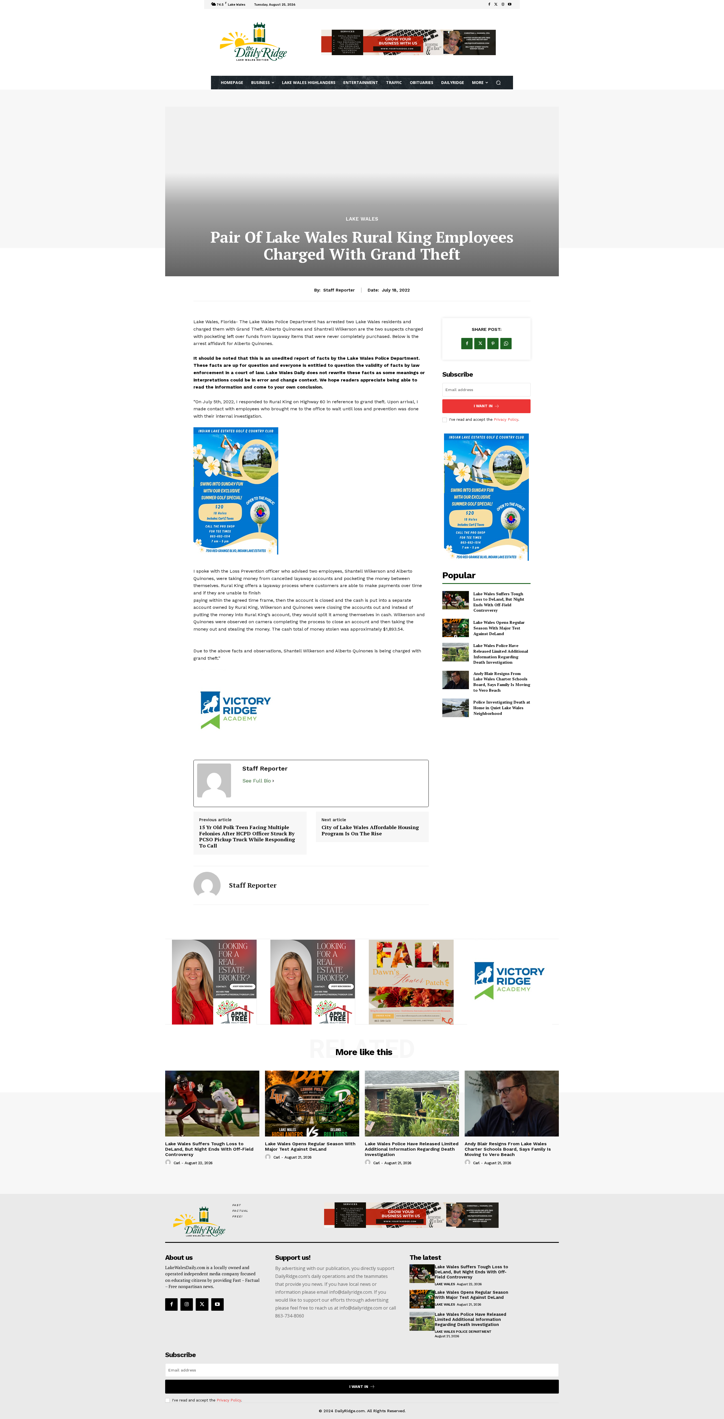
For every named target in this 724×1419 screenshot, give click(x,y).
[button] (498, 82)
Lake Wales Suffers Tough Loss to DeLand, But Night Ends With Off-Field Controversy (498, 602)
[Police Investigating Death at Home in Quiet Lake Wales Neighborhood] (455, 707)
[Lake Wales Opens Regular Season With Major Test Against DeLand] (455, 628)
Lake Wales (362, 219)
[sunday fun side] (311, 491)
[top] (408, 42)
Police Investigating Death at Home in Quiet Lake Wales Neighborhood (501, 707)
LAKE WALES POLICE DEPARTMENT (463, 1332)
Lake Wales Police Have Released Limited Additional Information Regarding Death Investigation (500, 654)
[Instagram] (186, 1304)
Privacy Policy (506, 419)
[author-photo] (169, 1162)
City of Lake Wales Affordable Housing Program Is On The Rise (370, 830)
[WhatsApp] (506, 343)
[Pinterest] (493, 343)
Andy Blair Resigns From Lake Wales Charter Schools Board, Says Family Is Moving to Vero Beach (501, 682)
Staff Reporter (339, 290)
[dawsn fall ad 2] (411, 982)
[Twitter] (496, 4)
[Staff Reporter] (207, 885)
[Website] (502, 4)
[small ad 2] (214, 982)
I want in (483, 406)
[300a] (311, 711)
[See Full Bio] (273, 781)
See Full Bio (256, 781)
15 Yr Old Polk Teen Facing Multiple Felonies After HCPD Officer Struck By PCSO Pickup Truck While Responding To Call (247, 836)
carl (177, 1163)
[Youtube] (509, 4)
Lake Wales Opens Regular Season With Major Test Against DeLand (499, 628)
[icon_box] (304, 5)
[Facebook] (489, 4)
